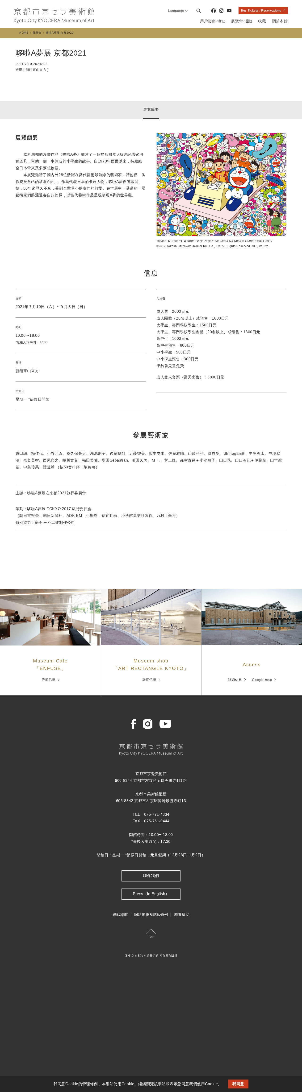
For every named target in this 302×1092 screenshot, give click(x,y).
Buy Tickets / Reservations (261, 10)
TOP (151, 937)
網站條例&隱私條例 (151, 915)
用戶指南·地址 (212, 21)
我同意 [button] (238, 1084)
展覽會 (37, 32)
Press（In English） (151, 894)
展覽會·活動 (241, 21)
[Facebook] (213, 10)
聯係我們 (151, 876)
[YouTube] (229, 10)
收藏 (262, 21)
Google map (262, 680)
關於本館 (280, 21)
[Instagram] (221, 10)
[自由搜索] (198, 10)
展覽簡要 (151, 109)
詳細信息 (49, 680)
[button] (223, 1084)
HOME (24, 32)
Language (176, 10)
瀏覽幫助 (182, 915)
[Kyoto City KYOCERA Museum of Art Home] (54, 15)
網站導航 (120, 915)
